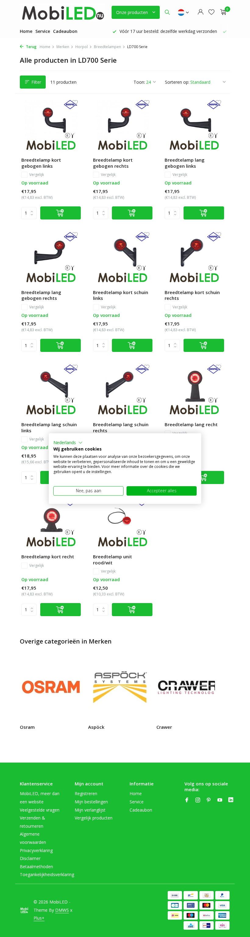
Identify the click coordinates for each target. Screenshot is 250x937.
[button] (68, 442)
